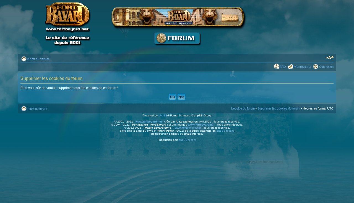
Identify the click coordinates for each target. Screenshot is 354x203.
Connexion (326, 66)
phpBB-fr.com (225, 130)
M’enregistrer (302, 66)
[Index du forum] (177, 48)
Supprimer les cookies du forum (278, 108)
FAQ (283, 66)
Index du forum (38, 59)
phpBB (162, 115)
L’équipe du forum (243, 108)
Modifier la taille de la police (330, 57)
